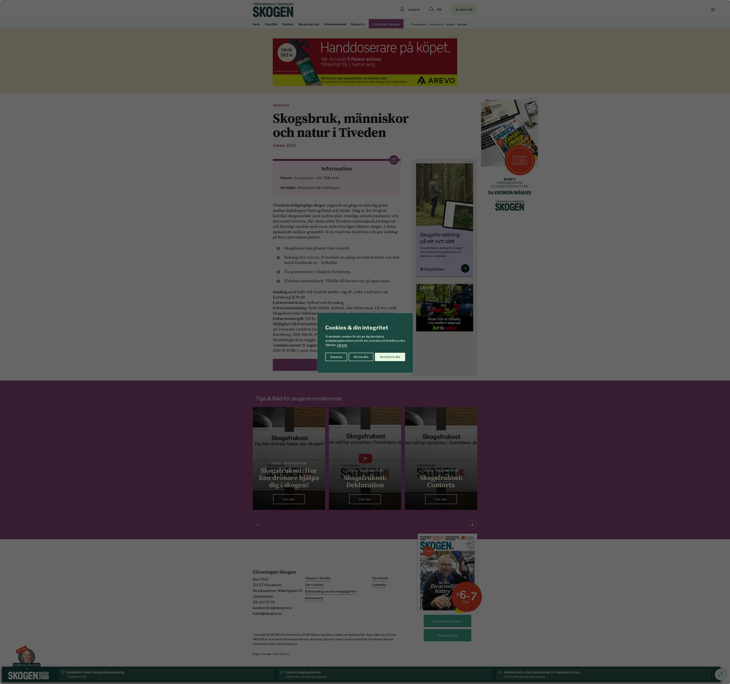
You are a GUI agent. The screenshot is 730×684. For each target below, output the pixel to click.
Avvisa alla (361, 356)
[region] (365, 342)
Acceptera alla (390, 356)
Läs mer (342, 344)
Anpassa (336, 356)
